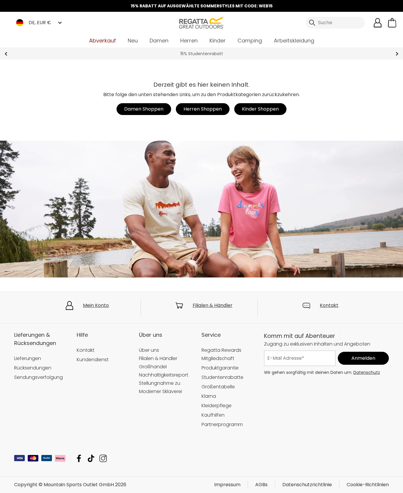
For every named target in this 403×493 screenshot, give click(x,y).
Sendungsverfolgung (38, 377)
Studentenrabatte (222, 377)
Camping (249, 40)
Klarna (209, 396)
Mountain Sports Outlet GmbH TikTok (91, 458)
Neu (133, 40)
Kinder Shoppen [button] (260, 109)
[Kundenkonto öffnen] (377, 22)
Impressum (227, 484)
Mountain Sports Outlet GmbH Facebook (79, 458)
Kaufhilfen (213, 415)
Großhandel (153, 366)
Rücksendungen (32, 367)
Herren (189, 40)
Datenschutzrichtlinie (307, 484)
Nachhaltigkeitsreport (163, 375)
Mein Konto (96, 305)
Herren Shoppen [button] (203, 109)
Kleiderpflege (217, 405)
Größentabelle (218, 386)
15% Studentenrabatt (201, 54)
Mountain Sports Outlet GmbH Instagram (103, 458)
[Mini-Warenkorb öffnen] (392, 22)
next (397, 53)
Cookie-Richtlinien (368, 484)
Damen (159, 40)
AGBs (261, 484)
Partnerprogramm (222, 424)
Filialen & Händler (212, 305)
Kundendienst (93, 359)
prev (6, 53)
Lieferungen (27, 358)
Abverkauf (102, 40)
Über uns (149, 350)
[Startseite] (201, 22)
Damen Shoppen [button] (143, 109)
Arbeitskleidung (294, 40)
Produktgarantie (220, 367)
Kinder (217, 40)
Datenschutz (366, 372)
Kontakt (329, 305)
